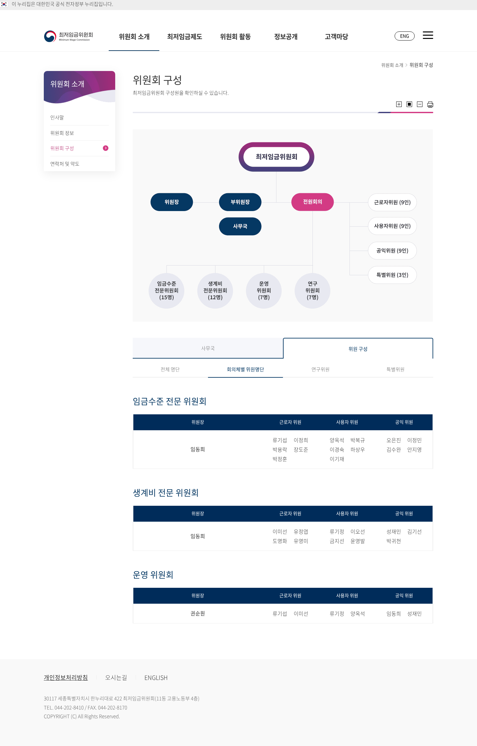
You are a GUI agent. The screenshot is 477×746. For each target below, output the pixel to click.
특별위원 (395, 369)
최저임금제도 (184, 36)
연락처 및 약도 (65, 163)
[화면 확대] (399, 104)
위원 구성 (358, 348)
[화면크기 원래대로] (409, 104)
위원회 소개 (134, 36)
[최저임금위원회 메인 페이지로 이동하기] (68, 36)
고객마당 (336, 36)
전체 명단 (170, 369)
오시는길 (116, 677)
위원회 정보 (62, 132)
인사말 (57, 117)
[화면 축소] (419, 104)
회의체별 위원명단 (245, 369)
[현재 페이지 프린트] (430, 104)
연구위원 (321, 369)
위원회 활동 (235, 36)
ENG (404, 35)
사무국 (208, 348)
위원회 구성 (62, 148)
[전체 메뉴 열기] (428, 35)
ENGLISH (156, 677)
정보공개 (286, 36)
